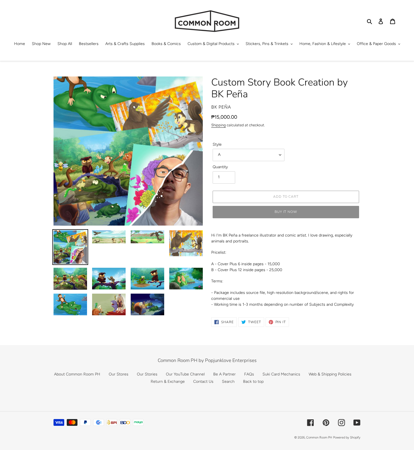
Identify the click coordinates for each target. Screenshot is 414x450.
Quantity (220, 167)
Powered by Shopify (346, 437)
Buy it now (286, 212)
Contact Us (203, 381)
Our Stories (147, 374)
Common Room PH (319, 437)
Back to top (253, 381)
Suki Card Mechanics (281, 374)
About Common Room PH (77, 374)
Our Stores (118, 374)
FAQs (249, 374)
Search (228, 381)
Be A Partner (224, 374)
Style (217, 144)
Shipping (218, 125)
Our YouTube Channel (185, 374)
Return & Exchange (168, 381)
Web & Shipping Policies (330, 374)
